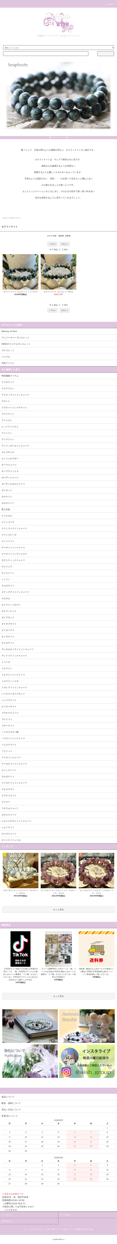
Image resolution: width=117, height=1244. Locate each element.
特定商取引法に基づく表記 (84, 1229)
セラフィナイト (15, 218)
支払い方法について (38, 1229)
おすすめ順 (51, 236)
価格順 (61, 236)
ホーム (5, 218)
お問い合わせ (7, 1221)
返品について (67, 1229)
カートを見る (65, 1215)
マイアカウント (7, 1215)
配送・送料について (54, 1229)
